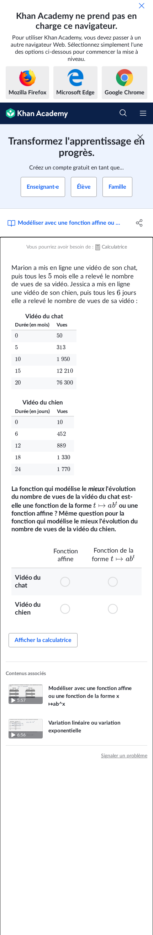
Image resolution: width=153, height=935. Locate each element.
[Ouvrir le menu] (143, 113)
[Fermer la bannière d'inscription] (140, 137)
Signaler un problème (124, 755)
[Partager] (139, 223)
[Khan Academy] (34, 113)
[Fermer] (141, 5)
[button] (65, 582)
